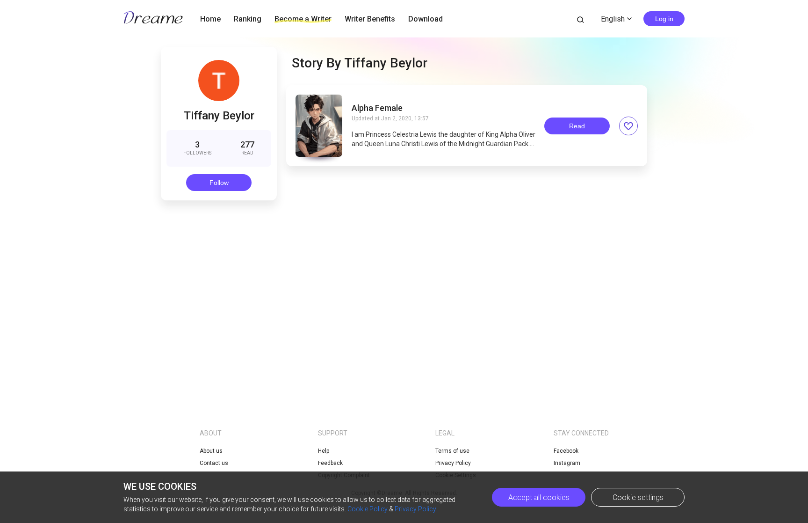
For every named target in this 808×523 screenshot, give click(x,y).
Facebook (566, 451)
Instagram (567, 463)
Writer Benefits (370, 19)
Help (323, 451)
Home (210, 19)
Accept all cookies (539, 497)
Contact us (214, 463)
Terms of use (452, 451)
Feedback (330, 463)
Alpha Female (377, 108)
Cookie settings (638, 497)
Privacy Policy (453, 463)
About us (211, 451)
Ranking (247, 19)
